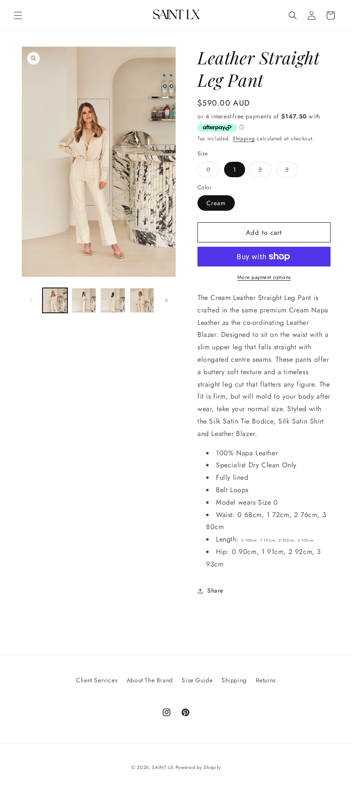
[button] (18, 15)
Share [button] (215, 590)
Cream (216, 203)
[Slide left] (30, 300)
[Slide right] (166, 300)
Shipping (244, 138)
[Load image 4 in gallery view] (142, 300)
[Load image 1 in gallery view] (54, 300)
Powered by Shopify (198, 767)
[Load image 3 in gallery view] (112, 300)
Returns (266, 680)
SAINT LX (162, 767)
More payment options (264, 277)
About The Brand (150, 680)
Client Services (97, 680)
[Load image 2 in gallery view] (84, 300)
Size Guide (197, 680)
